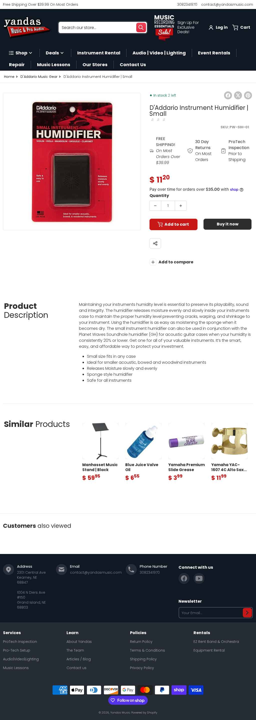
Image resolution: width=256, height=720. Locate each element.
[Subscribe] (247, 612)
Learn (72, 632)
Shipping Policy (143, 659)
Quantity (159, 195)
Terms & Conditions (147, 650)
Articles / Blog (78, 659)
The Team (75, 650)
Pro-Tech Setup (16, 650)
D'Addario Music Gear (39, 76)
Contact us (76, 667)
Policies (138, 632)
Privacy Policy (142, 667)
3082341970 (187, 4)
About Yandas (79, 641)
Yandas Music (120, 713)
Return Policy (141, 641)
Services (12, 632)
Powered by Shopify (144, 713)
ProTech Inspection (20, 641)
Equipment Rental (209, 650)
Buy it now (227, 224)
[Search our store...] (141, 27)
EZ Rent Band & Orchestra (216, 641)
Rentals (202, 632)
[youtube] (199, 578)
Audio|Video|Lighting (21, 659)
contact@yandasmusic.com (227, 4)
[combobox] (102, 27)
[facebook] (184, 578)
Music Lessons (16, 667)
